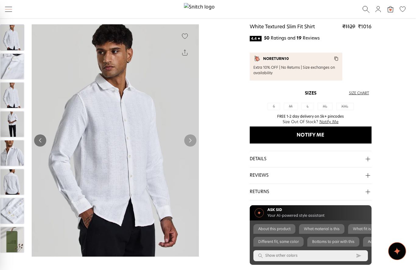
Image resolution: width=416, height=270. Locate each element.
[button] (311, 159)
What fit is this (365, 229)
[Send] (358, 255)
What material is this (322, 229)
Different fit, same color (278, 242)
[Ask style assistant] (397, 251)
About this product (274, 229)
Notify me (310, 135)
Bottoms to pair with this (333, 242)
